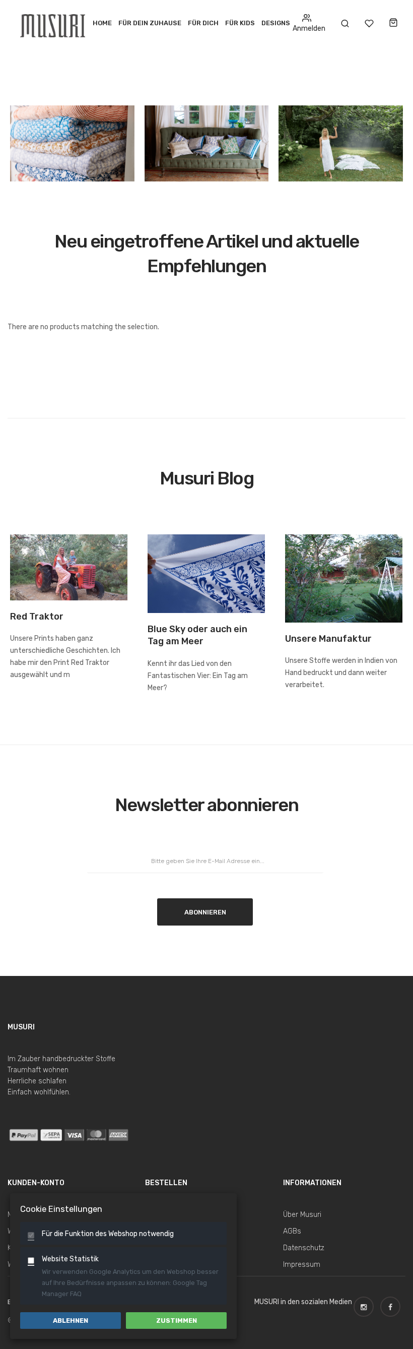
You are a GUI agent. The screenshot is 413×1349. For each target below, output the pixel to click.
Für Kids (240, 23)
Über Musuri (302, 1214)
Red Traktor (36, 616)
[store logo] (54, 23)
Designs (275, 23)
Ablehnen (70, 1320)
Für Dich (203, 23)
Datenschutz (303, 1248)
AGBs (292, 1231)
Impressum (301, 1264)
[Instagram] (366, 1302)
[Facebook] (392, 1302)
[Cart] (393, 23)
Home (102, 23)
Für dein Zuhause (149, 23)
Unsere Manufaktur (328, 638)
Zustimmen (176, 1320)
